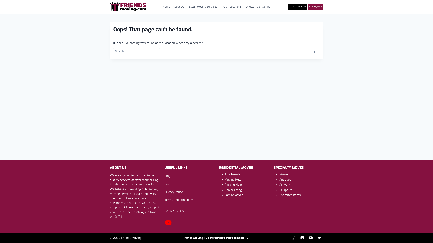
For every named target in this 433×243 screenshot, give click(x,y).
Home (166, 6)
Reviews (249, 6)
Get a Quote (315, 7)
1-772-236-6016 (297, 7)
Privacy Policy (174, 192)
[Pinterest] (302, 237)
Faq (225, 6)
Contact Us (263, 6)
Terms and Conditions (179, 200)
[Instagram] (293, 237)
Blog (192, 6)
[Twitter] (319, 237)
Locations (236, 6)
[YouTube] (168, 225)
